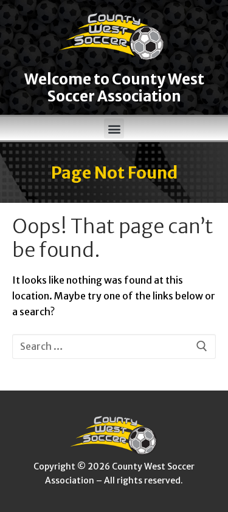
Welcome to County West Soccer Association (114, 88)
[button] (114, 128)
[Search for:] (114, 347)
